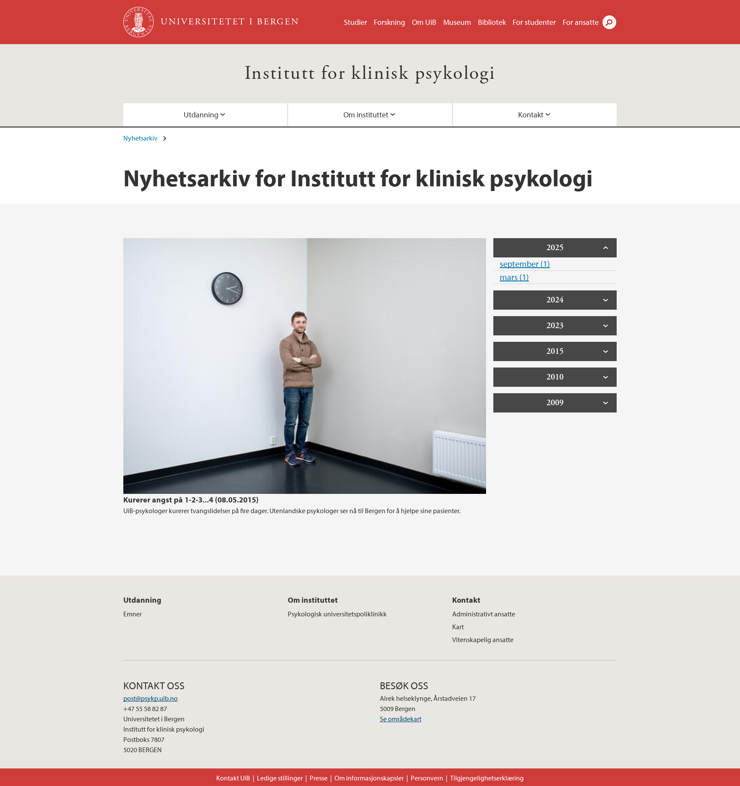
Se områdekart (400, 718)
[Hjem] (139, 22)
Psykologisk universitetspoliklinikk (337, 614)
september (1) (525, 263)
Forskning (389, 22)
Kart (458, 626)
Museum (457, 22)
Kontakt (530, 115)
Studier (355, 22)
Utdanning (201, 115)
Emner (132, 614)
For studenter (534, 22)
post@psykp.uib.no (150, 698)
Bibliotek (492, 22)
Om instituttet (365, 115)
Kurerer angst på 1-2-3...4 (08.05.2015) (191, 500)
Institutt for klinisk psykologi (370, 73)
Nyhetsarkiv (140, 138)
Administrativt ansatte (483, 614)
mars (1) (514, 277)
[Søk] (609, 22)
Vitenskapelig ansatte (482, 639)
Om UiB (424, 22)
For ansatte (581, 22)
